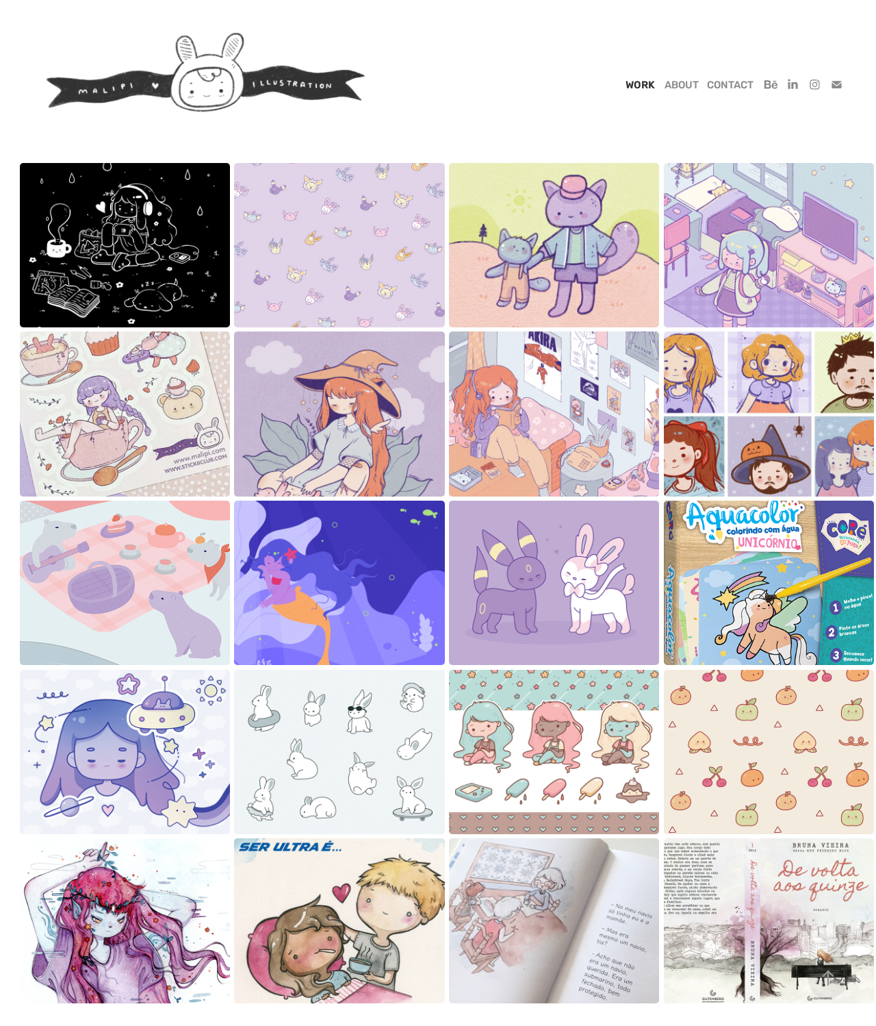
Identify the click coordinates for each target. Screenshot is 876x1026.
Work (640, 85)
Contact (730, 85)
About (682, 85)
